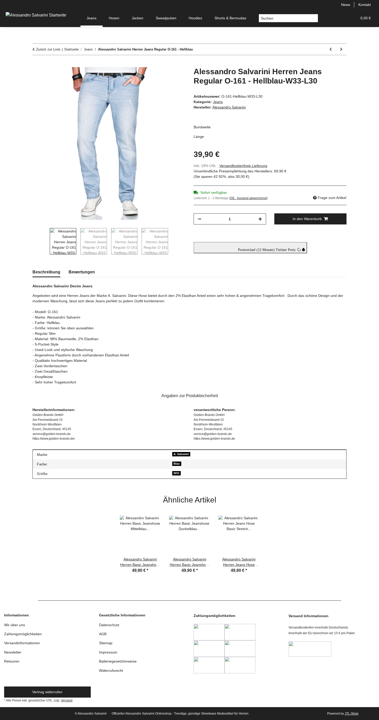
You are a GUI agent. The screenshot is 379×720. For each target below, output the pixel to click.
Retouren (11, 661)
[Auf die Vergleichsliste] (161, 76)
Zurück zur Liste (48, 49)
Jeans (218, 102)
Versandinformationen (22, 643)
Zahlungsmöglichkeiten (23, 634)
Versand (66, 700)
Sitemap (105, 643)
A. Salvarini (181, 454)
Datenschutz (109, 625)
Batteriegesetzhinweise (118, 661)
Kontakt (364, 5)
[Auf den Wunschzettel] (174, 76)
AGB (102, 634)
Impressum (108, 652)
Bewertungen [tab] (82, 272)
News (345, 5)
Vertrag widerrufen (47, 692)
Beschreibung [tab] (46, 272)
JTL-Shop (351, 713)
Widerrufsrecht (111, 670)
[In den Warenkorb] (36, 64)
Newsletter (12, 652)
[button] (328, 18)
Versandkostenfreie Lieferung (243, 166)
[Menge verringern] (199, 219)
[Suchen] (314, 18)
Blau (177, 463)
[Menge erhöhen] (260, 219)
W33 (176, 473)
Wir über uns (14, 625)
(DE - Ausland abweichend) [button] (248, 198)
